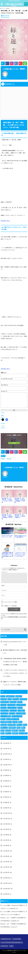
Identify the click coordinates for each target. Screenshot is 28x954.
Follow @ (14, 438)
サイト (3, 595)
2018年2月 (6, 802)
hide (13, 84)
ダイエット (13, 710)
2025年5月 (6, 743)
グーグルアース (12, 707)
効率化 (3, 719)
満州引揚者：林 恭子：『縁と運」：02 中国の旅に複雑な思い (20, 516)
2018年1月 (6, 808)
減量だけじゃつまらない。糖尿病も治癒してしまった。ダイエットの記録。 (15, 683)
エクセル (4, 707)
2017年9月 (6, 829)
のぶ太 (13, 927)
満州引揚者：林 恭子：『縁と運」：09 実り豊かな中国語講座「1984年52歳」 (20, 500)
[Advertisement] (14, 103)
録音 (2, 733)
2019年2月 (6, 759)
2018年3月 (6, 797)
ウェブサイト (4, 385)
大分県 (15, 721)
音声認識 (15, 733)
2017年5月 (6, 851)
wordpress (13, 701)
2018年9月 (6, 770)
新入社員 (4, 724)
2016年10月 (6, 888)
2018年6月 (6, 781)
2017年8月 (6, 834)
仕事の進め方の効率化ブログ (14, 5)
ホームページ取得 (6, 716)
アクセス (3, 704)
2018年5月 (6, 786)
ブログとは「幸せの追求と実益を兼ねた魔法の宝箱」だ (11, 942)
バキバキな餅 (13, 914)
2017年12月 (6, 813)
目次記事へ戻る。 (6, 220)
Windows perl (5, 701)
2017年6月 (6, 845)
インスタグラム (21, 704)
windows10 (23, 699)
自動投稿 (15, 730)
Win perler (5, 77)
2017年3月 (6, 861)
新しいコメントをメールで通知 (9, 602)
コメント (4, 572)
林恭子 (3, 459)
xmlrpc (19, 701)
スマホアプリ (5, 710)
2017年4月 (6, 856)
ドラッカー (4, 713)
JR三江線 (4, 699)
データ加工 (21, 710)
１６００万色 (23, 733)
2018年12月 (6, 764)
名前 (3, 372)
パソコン (12, 713)
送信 (14, 410)
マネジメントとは (17, 716)
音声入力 (8, 733)
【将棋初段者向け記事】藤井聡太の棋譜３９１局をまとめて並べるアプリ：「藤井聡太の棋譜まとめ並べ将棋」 (7, 555)
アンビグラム (11, 704)
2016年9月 (6, 894)
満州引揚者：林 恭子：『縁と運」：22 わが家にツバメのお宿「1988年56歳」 (7, 500)
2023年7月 (6, 748)
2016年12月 (6, 878)
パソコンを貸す (20, 713)
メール (4, 590)
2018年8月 (6, 775)
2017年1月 (6, 872)
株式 (25, 724)
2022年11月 (6, 754)
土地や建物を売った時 (12, 719)
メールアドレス (7, 379)
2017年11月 (6, 818)
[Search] (25, 630)
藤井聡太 (22, 730)
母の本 (3, 456)
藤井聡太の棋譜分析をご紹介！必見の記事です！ (20, 536)
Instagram (19, 696)
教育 (20, 721)
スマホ (20, 707)
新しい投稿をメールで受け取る (9, 605)
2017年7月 (6, 840)
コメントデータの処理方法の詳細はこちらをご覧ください (14, 617)
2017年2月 (6, 867)
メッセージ (4, 391)
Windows (16, 699)
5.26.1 (3, 696)
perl (10, 699)
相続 (23, 727)
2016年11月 (6, 883)
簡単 (2, 730)
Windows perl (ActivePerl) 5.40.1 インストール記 (7, 536)
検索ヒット (4, 727)
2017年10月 (6, 824)
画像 (18, 727)
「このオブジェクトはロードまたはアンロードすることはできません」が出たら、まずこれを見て (20, 554)
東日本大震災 (12, 724)
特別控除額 (12, 727)
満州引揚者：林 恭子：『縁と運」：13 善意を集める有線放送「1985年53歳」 (7, 516)
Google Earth (10, 696)
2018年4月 (6, 791)
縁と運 (9, 459)
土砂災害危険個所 (6, 721)
